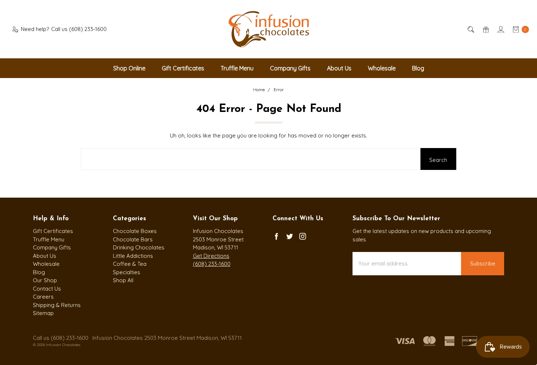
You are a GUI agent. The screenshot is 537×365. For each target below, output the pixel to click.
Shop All (123, 280)
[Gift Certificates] (485, 29)
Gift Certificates (183, 68)
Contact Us (47, 288)
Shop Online (129, 68)
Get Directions (211, 255)
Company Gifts (290, 68)
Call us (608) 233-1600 (60, 337)
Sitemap (43, 313)
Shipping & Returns (57, 305)
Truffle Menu (237, 68)
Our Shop (45, 280)
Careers (43, 296)
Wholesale (382, 68)
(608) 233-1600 (212, 263)
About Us (339, 68)
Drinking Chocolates (138, 247)
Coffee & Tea (129, 263)
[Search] (470, 29)
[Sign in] (500, 29)
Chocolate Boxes (135, 231)
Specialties (126, 272)
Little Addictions (133, 255)
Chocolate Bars (133, 239)
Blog (418, 68)
